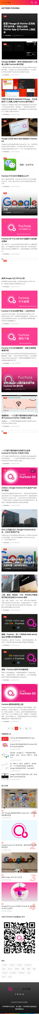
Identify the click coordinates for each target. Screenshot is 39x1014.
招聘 (5, 193)
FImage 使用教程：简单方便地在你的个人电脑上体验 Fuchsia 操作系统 (19, 63)
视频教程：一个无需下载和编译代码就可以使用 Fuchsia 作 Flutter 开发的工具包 (20, 416)
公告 (5, 158)
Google (5, 965)
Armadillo (13, 972)
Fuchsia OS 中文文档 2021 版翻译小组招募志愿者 (19, 240)
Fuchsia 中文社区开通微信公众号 (15, 176)
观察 (5, 470)
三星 (29, 972)
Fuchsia (8, 35)
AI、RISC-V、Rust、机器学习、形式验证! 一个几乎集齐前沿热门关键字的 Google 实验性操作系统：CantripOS (23, 766)
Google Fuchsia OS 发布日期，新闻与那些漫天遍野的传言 (19, 846)
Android (12, 965)
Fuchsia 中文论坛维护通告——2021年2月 (18, 311)
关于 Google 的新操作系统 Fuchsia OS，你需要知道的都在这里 (19, 814)
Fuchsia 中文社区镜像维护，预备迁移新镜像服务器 (19, 349)
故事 (5, 260)
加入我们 (19, 1006)
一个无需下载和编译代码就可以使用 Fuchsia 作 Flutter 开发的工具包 (16, 451)
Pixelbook (21, 972)
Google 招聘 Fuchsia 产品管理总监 (19, 208)
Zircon (10, 969)
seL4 (9, 976)
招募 (23, 969)
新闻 (5, 81)
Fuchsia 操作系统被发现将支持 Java (22, 738)
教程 (5, 16)
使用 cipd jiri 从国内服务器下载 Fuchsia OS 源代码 (19, 384)
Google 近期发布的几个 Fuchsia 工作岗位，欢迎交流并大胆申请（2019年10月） (19, 562)
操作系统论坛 (19, 1009)
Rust (4, 976)
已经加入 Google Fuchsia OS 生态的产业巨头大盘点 (19, 489)
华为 (4, 969)
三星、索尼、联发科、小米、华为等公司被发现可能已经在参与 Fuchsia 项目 (20, 596)
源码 (28, 969)
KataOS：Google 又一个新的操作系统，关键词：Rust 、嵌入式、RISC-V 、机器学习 (23, 755)
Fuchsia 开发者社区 (30, 1006)
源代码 (17, 969)
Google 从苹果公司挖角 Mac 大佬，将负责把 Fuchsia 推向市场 (23, 776)
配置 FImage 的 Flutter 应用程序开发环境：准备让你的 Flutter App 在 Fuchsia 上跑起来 (19, 28)
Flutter (20, 965)
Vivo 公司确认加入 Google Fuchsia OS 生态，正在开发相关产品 (19, 531)
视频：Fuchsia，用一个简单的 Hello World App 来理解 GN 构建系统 (19, 635)
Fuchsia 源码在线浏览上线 (12, 704)
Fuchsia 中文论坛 (8, 1006)
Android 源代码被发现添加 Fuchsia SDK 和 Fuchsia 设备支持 (23, 745)
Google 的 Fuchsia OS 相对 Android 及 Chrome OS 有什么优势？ (19, 907)
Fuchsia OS (28, 965)
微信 (34, 969)
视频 (5, 397)
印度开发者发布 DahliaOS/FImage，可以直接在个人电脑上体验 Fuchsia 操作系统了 (19, 100)
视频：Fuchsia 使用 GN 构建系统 (15, 669)
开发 (5, 433)
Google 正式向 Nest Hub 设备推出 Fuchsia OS (19, 140)
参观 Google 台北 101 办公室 (13, 278)
